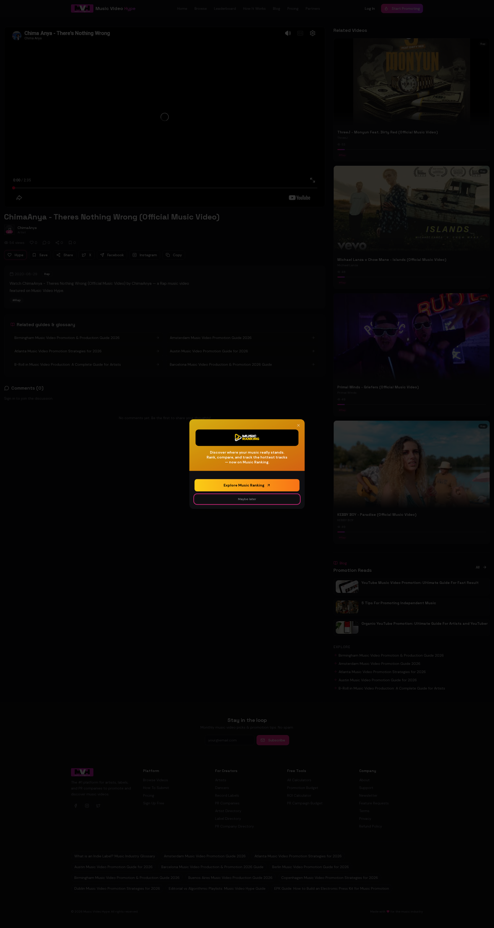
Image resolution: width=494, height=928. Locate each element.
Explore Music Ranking (244, 485)
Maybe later (247, 499)
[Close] (298, 425)
